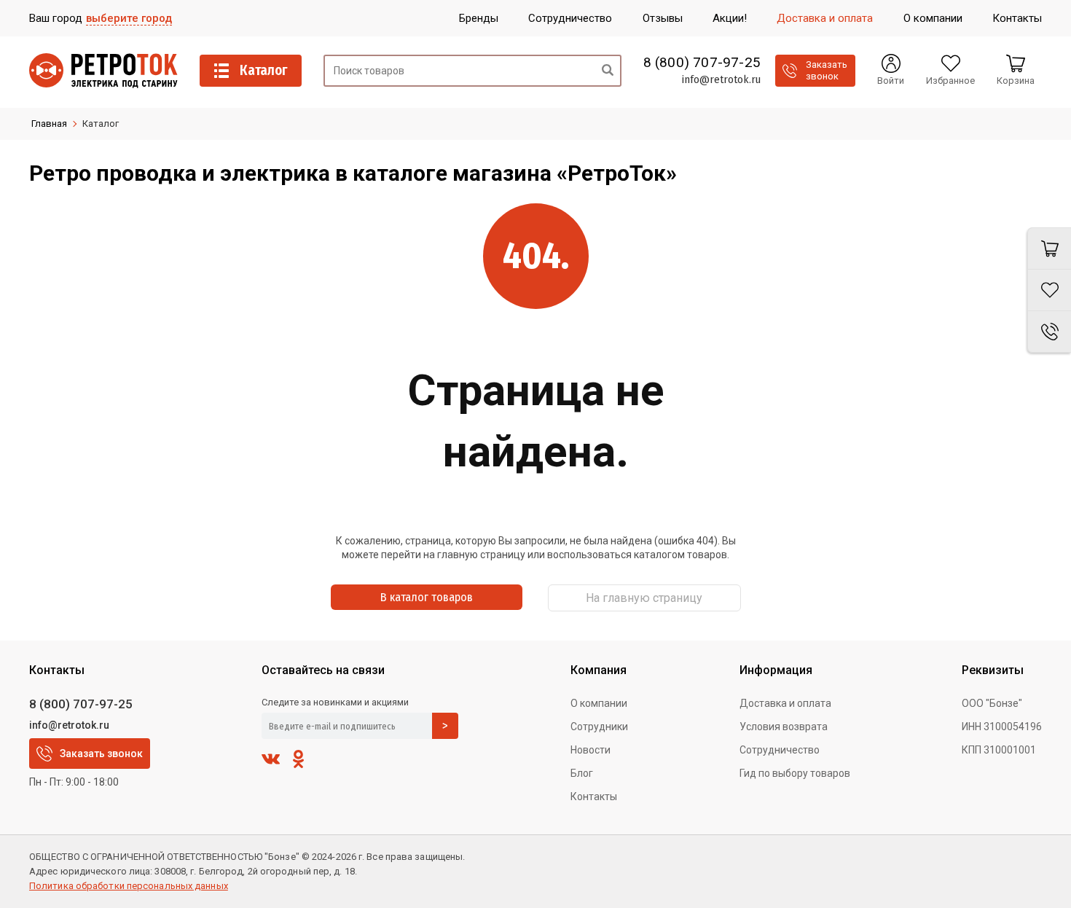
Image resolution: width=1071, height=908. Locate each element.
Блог (581, 773)
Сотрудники (599, 726)
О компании (598, 703)
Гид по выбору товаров (795, 773)
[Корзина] (1049, 248)
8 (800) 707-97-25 (702, 63)
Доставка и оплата (785, 703)
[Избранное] (1049, 290)
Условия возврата (784, 726)
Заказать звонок (101, 753)
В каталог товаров (426, 597)
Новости (590, 750)
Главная (49, 123)
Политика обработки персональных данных (128, 885)
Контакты (593, 796)
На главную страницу (644, 598)
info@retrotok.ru (721, 79)
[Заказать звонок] (1049, 332)
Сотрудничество (780, 750)
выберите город (129, 18)
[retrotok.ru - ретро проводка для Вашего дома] (103, 70)
